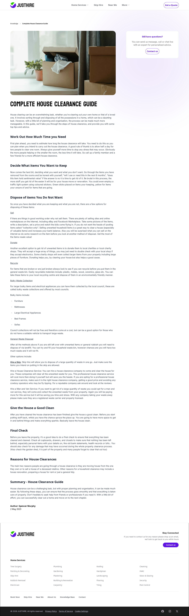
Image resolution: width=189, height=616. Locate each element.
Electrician (14, 585)
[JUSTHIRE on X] (177, 611)
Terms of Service (66, 611)
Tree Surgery (15, 566)
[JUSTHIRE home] (22, 5)
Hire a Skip (15, 362)
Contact (82, 597)
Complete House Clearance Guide (35, 24)
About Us (52, 597)
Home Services (78, 5)
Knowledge (14, 24)
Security (143, 580)
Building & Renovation (63, 580)
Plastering (57, 575)
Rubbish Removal (17, 580)
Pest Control (145, 585)
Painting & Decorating (19, 571)
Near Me (112, 5)
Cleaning (143, 566)
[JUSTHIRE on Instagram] (169, 611)
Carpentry (57, 585)
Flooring (100, 580)
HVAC (142, 571)
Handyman (101, 571)
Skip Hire (98, 5)
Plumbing (57, 566)
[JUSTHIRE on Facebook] (162, 611)
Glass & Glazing (146, 575)
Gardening (58, 571)
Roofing (100, 566)
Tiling (99, 585)
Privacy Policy (51, 611)
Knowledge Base (67, 597)
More (124, 5)
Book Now (15, 597)
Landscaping (102, 575)
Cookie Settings (81, 611)
